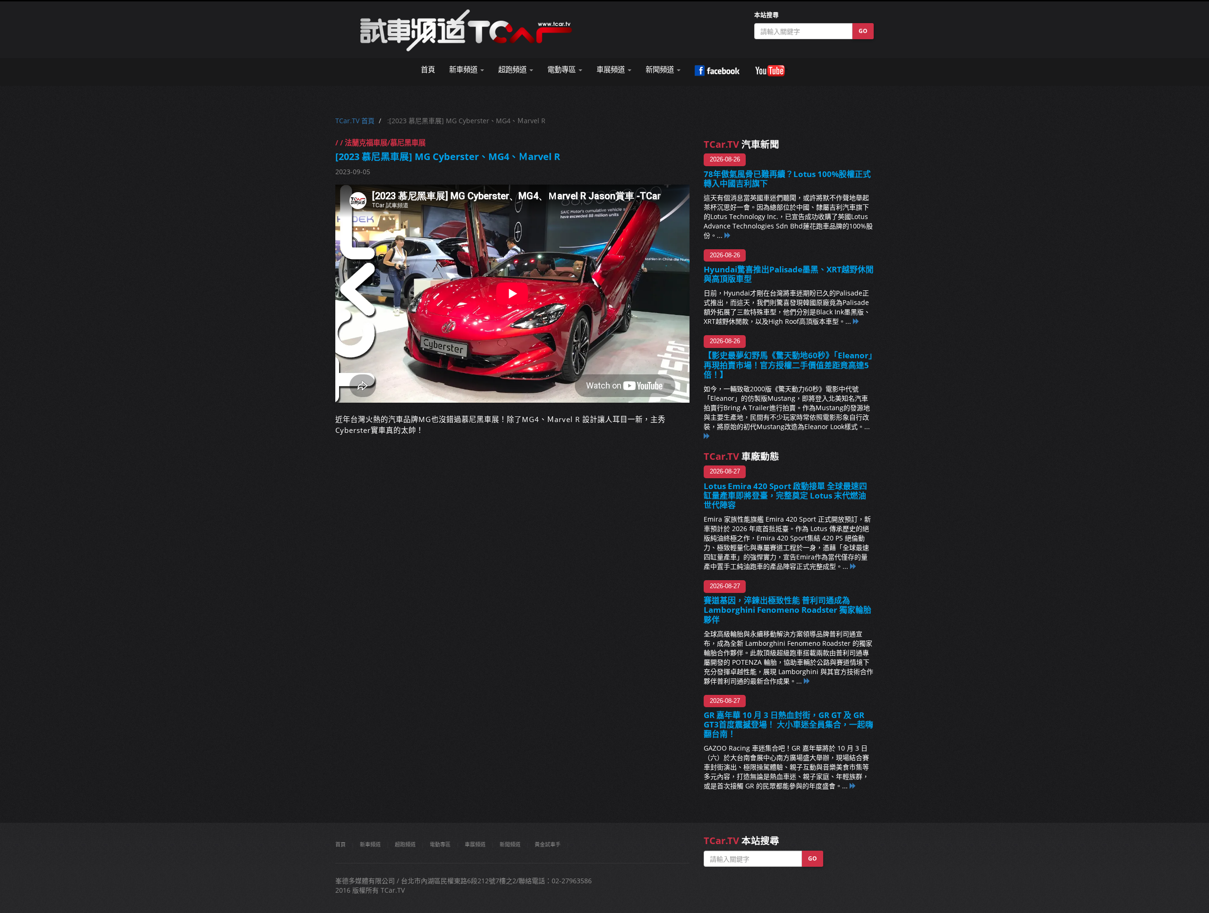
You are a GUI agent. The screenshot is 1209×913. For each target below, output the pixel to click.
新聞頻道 (510, 844)
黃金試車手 (548, 844)
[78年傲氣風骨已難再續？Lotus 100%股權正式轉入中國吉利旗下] (727, 235)
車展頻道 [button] (611, 70)
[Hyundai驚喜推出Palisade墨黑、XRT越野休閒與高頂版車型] (856, 321)
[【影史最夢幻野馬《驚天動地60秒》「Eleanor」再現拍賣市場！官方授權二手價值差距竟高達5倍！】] (707, 435)
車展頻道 (475, 844)
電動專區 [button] (562, 70)
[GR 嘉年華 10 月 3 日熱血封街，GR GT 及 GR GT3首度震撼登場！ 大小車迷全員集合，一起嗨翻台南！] (853, 785)
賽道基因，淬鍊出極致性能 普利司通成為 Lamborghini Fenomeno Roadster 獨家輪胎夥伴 (787, 610)
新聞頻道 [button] (661, 70)
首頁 (428, 70)
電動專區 (440, 844)
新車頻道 (370, 844)
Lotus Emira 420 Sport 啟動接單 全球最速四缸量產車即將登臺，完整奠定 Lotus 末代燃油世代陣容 (785, 495)
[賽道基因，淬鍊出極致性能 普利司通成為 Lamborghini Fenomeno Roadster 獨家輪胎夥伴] (807, 680)
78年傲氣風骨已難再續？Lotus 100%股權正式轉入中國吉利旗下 (787, 179)
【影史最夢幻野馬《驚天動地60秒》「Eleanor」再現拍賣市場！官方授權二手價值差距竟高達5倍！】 (788, 365)
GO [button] (863, 31)
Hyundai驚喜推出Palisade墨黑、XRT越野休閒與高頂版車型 (789, 274)
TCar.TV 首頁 (355, 120)
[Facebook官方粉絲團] (717, 71)
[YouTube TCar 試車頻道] (771, 71)
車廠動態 (741, 456)
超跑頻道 (405, 844)
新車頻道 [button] (464, 70)
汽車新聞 (741, 144)
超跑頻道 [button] (513, 70)
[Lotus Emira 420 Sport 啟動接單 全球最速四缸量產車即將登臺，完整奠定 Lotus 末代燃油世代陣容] (853, 566)
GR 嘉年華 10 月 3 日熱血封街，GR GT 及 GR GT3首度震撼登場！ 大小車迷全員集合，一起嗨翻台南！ (788, 724)
